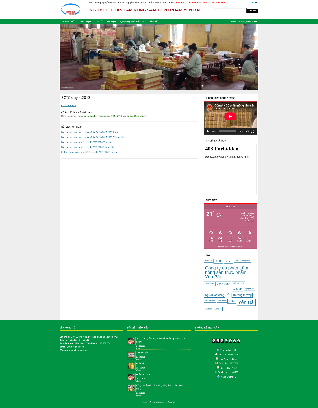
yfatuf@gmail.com (75, 347)
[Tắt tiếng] (247, 131)
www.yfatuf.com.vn (78, 350)
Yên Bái (246, 302)
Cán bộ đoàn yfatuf (242, 261)
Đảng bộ (218, 309)
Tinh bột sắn (210, 301)
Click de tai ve (68, 105)
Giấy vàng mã (238, 283)
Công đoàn (209, 283)
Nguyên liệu (249, 288)
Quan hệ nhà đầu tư (132, 21)
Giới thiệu (85, 21)
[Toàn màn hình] (252, 131)
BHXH (218, 261)
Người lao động (214, 295)
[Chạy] (208, 131)
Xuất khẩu (222, 301)
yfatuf (231, 301)
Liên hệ (153, 21)
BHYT (228, 261)
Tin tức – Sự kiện (105, 21)
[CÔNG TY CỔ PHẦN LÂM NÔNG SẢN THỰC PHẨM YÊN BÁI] (70, 11)
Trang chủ (68, 21)
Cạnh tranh (223, 283)
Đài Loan (208, 309)
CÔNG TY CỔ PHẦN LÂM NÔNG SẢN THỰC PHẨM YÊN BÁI (141, 10)
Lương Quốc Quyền (136, 116)
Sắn (228, 295)
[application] (230, 118)
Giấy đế (237, 288)
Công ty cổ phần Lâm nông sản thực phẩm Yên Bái (226, 272)
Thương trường (242, 295)
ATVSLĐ (208, 261)
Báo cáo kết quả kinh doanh (91, 116)
